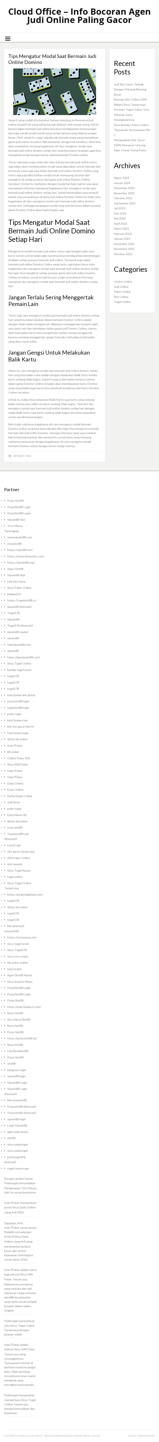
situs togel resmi (18, 943)
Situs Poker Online (19, 587)
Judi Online (121, 286)
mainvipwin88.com (19, 644)
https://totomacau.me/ (22, 937)
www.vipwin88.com (19, 537)
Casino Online (123, 281)
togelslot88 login (18, 707)
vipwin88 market (18, 632)
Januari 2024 (122, 183)
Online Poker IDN (18, 758)
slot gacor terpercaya (21, 851)
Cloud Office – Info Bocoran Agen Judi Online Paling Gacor (79, 15)
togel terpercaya (18, 1168)
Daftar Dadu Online (19, 796)
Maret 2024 (121, 178)
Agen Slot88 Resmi (19, 975)
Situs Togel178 (17, 950)
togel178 (13, 676)
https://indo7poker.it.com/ (24, 1007)
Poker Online (122, 291)
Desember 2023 (124, 188)
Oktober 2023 (123, 198)
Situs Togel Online (19, 663)
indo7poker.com (17, 720)
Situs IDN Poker (17, 764)
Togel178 (13, 613)
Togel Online (122, 302)
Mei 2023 (120, 218)
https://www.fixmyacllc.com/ (25, 556)
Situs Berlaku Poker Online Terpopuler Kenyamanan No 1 (132, 130)
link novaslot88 (17, 1100)
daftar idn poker (17, 739)
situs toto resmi (17, 956)
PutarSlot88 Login (19, 507)
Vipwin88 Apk (16, 575)
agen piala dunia (17, 1132)
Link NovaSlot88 (17, 1051)
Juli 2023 (119, 208)
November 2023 (124, 193)
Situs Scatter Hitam (20, 981)
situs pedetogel (17, 1144)
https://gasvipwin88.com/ (23, 657)
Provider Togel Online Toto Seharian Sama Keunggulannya (131, 114)
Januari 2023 (122, 238)
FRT (153, 1435)
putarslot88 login (18, 701)
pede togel (14, 714)
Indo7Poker (15, 745)
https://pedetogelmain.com (24, 894)
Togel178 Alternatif (20, 625)
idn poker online (17, 962)
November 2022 (124, 249)
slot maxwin (15, 864)
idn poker (13, 751)
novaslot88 (14, 543)
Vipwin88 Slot (16, 519)
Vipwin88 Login (17, 1082)
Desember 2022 (124, 244)
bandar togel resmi (19, 670)
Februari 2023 (123, 233)
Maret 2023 (121, 228)
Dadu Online (15, 783)
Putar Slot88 (15, 500)
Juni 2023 (120, 213)
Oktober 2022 (123, 254)
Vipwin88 (13, 619)
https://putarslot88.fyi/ (22, 1038)
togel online (15, 876)
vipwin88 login (16, 1076)
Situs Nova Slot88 (18, 1019)
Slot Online (121, 297)
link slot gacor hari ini (20, 726)
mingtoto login (16, 1070)
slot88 (11, 1063)
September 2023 (125, 203)
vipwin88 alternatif (19, 606)
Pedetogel (11, 1183)
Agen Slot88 (15, 569)
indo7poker (14, 969)
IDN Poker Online (18, 858)
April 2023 (120, 223)
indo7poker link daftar (21, 695)
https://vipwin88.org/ (21, 562)
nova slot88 (14, 827)
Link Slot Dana (16, 581)
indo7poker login (18, 733)
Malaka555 (14, 594)
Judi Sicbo (13, 802)
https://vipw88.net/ (20, 550)
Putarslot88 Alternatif (21, 1106)
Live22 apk (14, 845)
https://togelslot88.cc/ (22, 600)
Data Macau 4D (17, 815)
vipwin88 (13, 638)
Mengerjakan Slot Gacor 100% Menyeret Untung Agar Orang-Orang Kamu (130, 145)
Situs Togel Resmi (18, 870)
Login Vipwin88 (17, 1125)
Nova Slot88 (15, 1013)
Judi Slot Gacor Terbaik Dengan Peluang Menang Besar (130, 89)
